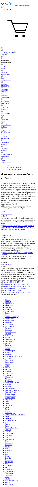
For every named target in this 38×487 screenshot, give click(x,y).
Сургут (7, 441)
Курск (7, 366)
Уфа (6, 464)
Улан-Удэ (8, 458)
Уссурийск (9, 462)
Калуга (7, 352)
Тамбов (7, 447)
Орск (7, 407)
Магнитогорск (10, 373)
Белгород (8, 309)
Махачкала (9, 377)
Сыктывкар (9, 443)
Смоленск (8, 435)
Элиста (7, 479)
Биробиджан (9, 311)
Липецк (8, 367)
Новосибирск (10, 398)
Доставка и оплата (7, 52)
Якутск (7, 482)
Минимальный (6, 214)
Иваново (8, 343)
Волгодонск (9, 326)
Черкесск (8, 475)
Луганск (8, 369)
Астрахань (9, 305)
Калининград (10, 351)
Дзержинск (9, 335)
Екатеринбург (10, 339)
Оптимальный (6, 235)
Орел (7, 403)
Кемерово (8, 354)
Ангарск (8, 302)
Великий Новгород (12, 317)
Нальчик (8, 386)
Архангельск (9, 303)
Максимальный (6, 264)
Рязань (7, 424)
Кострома (8, 358)
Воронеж (8, 330)
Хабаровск (9, 465)
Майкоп (8, 375)
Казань (7, 349)
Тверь (7, 448)
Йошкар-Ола (9, 347)
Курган (7, 364)
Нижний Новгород (12, 390)
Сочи (7, 437)
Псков (7, 416)
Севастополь (9, 433)
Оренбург (8, 405)
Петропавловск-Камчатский (15, 415)
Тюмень (8, 456)
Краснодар (9, 360)
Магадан (8, 371)
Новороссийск (10, 396)
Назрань (8, 384)
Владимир (8, 322)
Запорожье (9, 341)
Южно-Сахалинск (11, 480)
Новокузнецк (10, 394)
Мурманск (9, 381)
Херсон (7, 467)
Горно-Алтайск (10, 332)
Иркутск (8, 345)
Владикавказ (9, 320)
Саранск (8, 430)
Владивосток (9, 319)
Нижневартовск (11, 388)
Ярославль (9, 484)
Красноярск (9, 362)
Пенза (7, 409)
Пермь (7, 411)
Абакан (7, 300)
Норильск (8, 399)
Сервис (3, 54)
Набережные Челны (12, 383)
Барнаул (8, 307)
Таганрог (8, 445)
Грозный (8, 334)
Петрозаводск (10, 413)
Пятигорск (9, 418)
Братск (7, 313)
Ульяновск (9, 460)
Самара (7, 426)
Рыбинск (8, 422)
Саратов (8, 432)
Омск (7, 401)
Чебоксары (9, 469)
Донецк (8, 337)
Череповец (9, 473)
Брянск (7, 315)
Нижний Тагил (10, 392)
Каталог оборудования (20, 5)
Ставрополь (9, 439)
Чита (7, 477)
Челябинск (9, 471)
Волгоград (9, 324)
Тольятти (8, 450)
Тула (6, 454)
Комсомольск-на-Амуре (13, 356)
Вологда (8, 328)
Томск (7, 452)
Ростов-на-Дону (11, 420)
